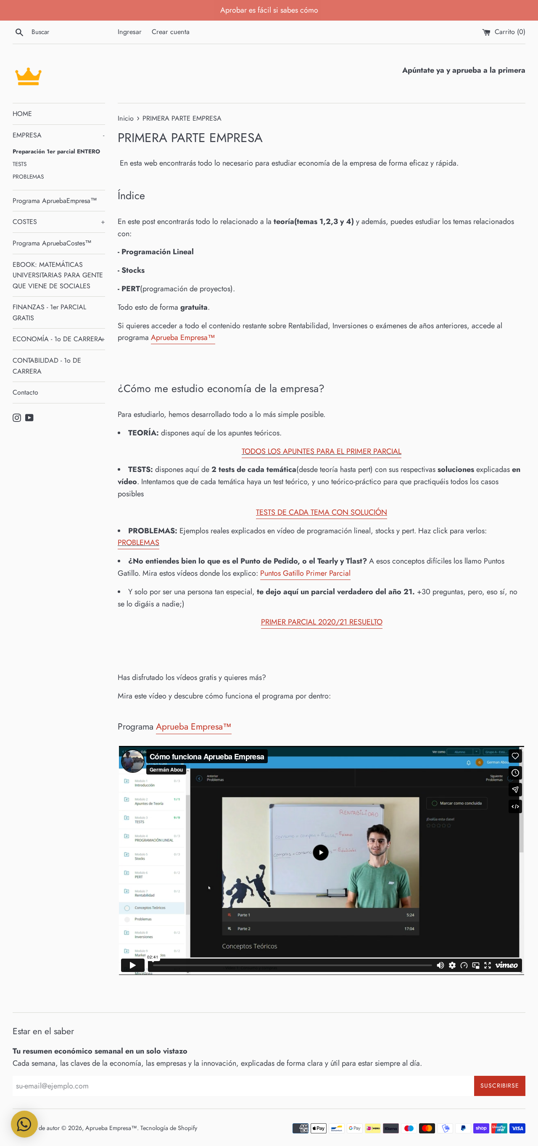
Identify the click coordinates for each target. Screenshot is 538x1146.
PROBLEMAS (28, 176)
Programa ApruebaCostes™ (52, 243)
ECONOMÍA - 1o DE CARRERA (59, 339)
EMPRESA (58, 135)
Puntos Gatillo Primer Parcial (305, 573)
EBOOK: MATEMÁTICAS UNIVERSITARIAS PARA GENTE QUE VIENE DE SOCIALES (58, 275)
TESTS (19, 164)
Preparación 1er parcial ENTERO (56, 151)
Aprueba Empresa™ (111, 1128)
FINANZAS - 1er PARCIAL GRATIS (49, 312)
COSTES (59, 222)
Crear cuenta (171, 32)
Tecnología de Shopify (168, 1128)
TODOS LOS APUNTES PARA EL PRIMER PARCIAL (321, 451)
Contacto (25, 392)
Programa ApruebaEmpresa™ (55, 200)
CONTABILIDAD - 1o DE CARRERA (47, 366)
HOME (22, 114)
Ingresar (130, 32)
